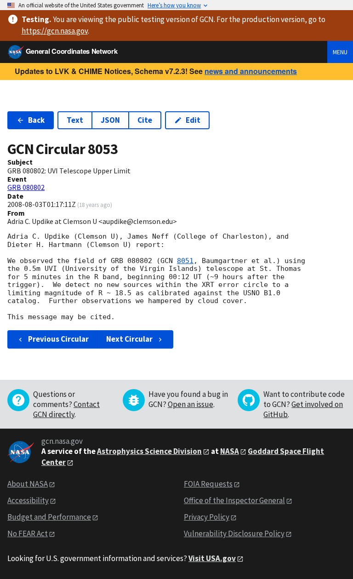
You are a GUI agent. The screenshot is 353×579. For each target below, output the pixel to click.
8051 (185, 261)
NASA (229, 451)
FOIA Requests (208, 484)
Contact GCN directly (66, 409)
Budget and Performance (49, 517)
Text (75, 120)
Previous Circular (58, 339)
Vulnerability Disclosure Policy (234, 533)
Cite (144, 120)
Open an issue (190, 404)
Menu (340, 52)
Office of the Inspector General (234, 500)
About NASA (27, 484)
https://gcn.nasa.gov (55, 31)
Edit (193, 120)
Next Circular (129, 339)
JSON (110, 120)
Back (36, 120)
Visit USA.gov (212, 558)
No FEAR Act (27, 533)
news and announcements (251, 71)
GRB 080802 (26, 187)
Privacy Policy (206, 517)
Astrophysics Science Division (149, 451)
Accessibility (28, 500)
